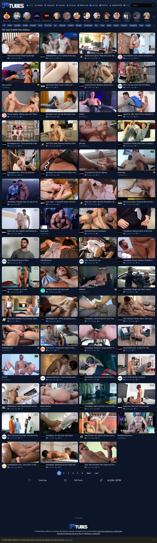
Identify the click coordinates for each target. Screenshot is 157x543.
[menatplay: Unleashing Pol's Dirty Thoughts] (98, 310)
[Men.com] (120, 86)
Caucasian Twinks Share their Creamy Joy (138, 143)
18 (4, 25)
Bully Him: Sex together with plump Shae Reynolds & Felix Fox (22, 231)
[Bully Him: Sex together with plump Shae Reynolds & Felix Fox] (20, 222)
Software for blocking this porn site (69, 534)
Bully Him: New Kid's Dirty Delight (136, 406)
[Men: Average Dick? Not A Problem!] (136, 76)
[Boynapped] (4, 144)
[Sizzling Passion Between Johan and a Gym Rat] (98, 76)
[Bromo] (120, 378)
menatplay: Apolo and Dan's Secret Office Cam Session (100, 406)
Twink (10, 25)
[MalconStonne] (59, 397)
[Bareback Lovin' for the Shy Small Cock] (59, 105)
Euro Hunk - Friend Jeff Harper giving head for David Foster (61, 202)
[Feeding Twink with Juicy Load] (59, 280)
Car (55, 25)
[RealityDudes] (42, 349)
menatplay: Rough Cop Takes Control (137, 289)
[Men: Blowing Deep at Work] (20, 251)
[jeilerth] (20, 368)
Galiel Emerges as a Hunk (17, 289)
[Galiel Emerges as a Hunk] (20, 280)
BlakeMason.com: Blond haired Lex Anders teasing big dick (22, 406)
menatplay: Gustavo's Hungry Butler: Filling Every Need (100, 348)
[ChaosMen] (81, 466)
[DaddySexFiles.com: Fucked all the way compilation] (59, 47)
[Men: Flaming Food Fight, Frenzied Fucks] (20, 426)
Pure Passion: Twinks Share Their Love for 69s (138, 319)
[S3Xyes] (98, 105)
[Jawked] (42, 173)
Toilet (102, 25)
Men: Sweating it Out (93, 260)
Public (109, 25)
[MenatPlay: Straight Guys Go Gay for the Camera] (20, 193)
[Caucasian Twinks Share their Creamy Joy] (136, 134)
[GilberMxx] (136, 163)
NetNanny (88, 534)
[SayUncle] (120, 115)
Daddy (25, 25)
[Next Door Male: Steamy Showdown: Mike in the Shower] (98, 193)
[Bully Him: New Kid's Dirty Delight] (136, 397)
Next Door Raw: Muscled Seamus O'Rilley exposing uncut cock (61, 143)
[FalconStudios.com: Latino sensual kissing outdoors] (136, 47)
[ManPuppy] (42, 320)
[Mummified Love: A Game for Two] (136, 339)
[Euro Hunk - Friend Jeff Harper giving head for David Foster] (59, 193)
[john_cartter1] (20, 76)
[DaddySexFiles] (42, 57)
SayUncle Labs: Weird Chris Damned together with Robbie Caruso (138, 114)
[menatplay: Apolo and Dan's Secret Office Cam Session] (98, 397)
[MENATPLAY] (4, 203)
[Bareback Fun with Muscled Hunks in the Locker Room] (59, 163)
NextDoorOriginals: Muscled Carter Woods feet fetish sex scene (100, 56)
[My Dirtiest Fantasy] (120, 349)
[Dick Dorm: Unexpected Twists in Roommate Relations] (59, 339)
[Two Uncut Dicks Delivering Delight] (20, 47)
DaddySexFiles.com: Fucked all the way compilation (61, 56)
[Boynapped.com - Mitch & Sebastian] (20, 163)
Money (116, 25)
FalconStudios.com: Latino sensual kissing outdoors (138, 56)
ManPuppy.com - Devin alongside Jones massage (60, 319)
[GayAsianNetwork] (42, 378)
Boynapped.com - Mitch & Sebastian (21, 172)
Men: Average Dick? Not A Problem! (136, 85)
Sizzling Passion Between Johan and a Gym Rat (100, 85)
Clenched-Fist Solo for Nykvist (96, 172)
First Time (48, 25)
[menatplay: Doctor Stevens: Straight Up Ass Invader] (136, 251)
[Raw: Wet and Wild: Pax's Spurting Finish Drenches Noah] (98, 456)
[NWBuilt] (98, 280)
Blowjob (78, 25)
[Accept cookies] (153, 540)
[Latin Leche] (42, 290)
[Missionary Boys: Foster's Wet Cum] (59, 76)
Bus (96, 25)
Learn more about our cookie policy (110, 531)
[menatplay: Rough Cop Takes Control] (136, 280)
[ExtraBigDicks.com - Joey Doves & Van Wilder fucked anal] (20, 456)
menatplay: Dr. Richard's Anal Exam (59, 435)
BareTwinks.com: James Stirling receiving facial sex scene (100, 435)
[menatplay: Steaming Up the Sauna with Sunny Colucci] (59, 456)
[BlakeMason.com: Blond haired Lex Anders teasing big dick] (20, 397)
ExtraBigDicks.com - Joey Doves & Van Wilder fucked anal (22, 465)
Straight (33, 25)
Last (96, 473)
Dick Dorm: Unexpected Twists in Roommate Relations (61, 348)
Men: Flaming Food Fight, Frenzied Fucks (22, 435)
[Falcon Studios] (120, 57)
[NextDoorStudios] (81, 57)
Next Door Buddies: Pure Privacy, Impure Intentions (22, 319)
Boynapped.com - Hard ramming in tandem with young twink (22, 143)
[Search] (153, 5)
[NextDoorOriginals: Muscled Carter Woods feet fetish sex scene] (98, 47)
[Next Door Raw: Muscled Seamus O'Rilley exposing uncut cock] (59, 134)
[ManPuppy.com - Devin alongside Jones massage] (59, 310)
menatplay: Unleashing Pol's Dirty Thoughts (100, 319)
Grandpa (17, 25)
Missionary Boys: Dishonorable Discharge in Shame (138, 202)
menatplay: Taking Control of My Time (137, 231)
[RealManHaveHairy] (136, 426)
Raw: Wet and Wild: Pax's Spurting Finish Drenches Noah (100, 465)
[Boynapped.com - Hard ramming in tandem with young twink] (20, 134)
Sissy (40, 25)
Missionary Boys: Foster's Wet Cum (59, 85)
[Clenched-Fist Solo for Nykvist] (98, 163)
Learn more (69, 540)
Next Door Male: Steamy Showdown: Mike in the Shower (100, 202)
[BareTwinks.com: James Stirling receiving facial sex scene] (98, 426)
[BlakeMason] (4, 407)
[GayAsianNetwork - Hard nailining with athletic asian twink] (59, 368)
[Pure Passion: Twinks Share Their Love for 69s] (136, 310)
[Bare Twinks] (81, 436)
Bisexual (124, 25)
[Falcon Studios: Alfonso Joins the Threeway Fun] (20, 105)
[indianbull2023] (59, 251)
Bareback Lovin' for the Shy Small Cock (60, 114)
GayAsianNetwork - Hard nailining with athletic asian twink (61, 377)
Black (141, 25)
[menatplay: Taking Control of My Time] (136, 222)
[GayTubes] (13, 5)
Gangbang (133, 25)
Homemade (88, 25)
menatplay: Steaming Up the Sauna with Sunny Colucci (61, 465)
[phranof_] (98, 134)
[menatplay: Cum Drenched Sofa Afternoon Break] (98, 368)
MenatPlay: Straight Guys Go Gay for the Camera (22, 202)
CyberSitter (96, 534)
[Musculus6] (59, 222)
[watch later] (5, 35)
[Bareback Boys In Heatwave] (98, 222)
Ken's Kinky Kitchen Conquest (134, 377)
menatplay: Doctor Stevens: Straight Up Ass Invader (138, 260)
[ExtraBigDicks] (4, 466)
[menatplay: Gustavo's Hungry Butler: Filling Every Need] (98, 339)
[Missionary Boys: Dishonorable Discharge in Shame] (136, 193)
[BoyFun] (4, 57)
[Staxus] (81, 86)
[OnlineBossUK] (20, 339)
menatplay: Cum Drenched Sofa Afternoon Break (100, 377)
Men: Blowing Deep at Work (17, 260)
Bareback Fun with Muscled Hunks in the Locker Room (61, 172)
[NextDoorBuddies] (4, 320)
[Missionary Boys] (42, 86)
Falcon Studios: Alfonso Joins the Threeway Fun (22, 114)
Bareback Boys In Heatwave (95, 231)
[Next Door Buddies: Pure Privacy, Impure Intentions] (20, 310)
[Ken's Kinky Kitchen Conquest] (136, 368)
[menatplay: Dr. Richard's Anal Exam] (59, 426)
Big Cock (62, 25)
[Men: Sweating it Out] (98, 251)
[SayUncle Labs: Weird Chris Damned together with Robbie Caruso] (136, 105)
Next (89, 473)
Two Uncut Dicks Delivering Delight (20, 56)
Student (70, 25)
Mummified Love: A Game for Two (136, 348)
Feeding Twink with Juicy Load (57, 289)
